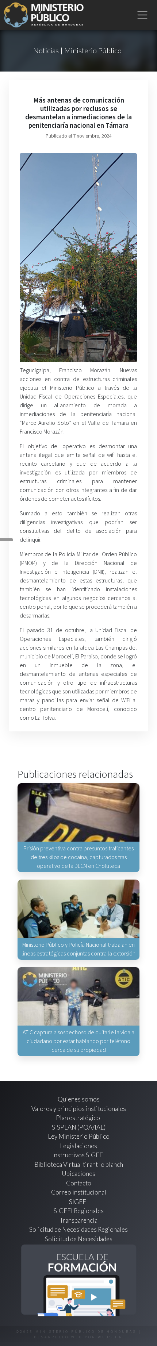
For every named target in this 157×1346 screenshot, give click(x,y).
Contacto (78, 1183)
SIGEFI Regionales (79, 1211)
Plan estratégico (78, 1118)
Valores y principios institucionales (78, 1108)
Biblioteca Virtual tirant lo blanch (78, 1164)
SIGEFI (78, 1201)
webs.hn (110, 1337)
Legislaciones (78, 1146)
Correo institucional (78, 1192)
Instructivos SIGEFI (78, 1155)
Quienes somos (79, 1099)
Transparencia (78, 1220)
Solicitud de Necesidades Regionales (78, 1229)
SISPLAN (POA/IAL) (79, 1127)
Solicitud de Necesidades (78, 1239)
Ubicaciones (78, 1173)
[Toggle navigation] (142, 15)
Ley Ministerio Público (79, 1136)
